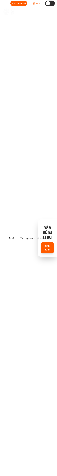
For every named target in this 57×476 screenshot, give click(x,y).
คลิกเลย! (47, 248)
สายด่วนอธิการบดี (19, 3)
